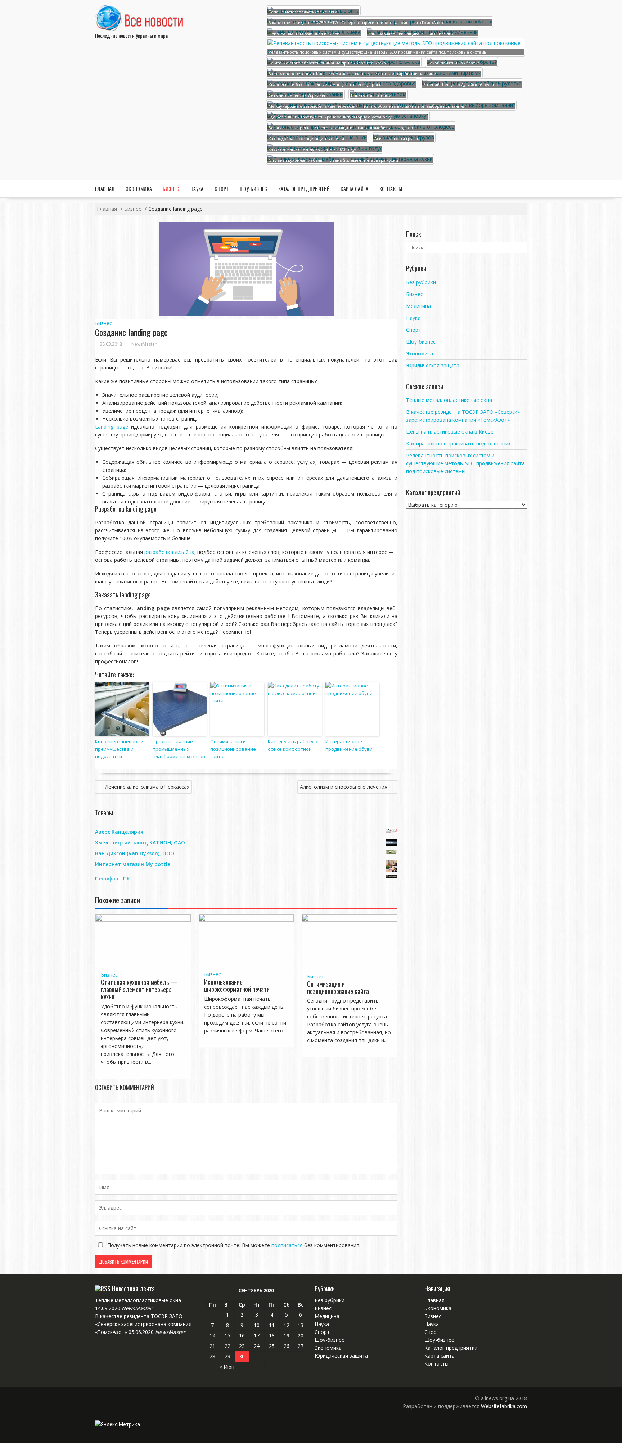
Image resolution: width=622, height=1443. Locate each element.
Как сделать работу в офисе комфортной (292, 745)
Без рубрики (421, 282)
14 (212, 1335)
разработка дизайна (169, 551)
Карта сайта (354, 188)
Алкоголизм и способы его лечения (343, 786)
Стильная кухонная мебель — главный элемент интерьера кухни (139, 989)
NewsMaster (144, 344)
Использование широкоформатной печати (237, 985)
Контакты (390, 188)
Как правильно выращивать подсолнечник (458, 443)
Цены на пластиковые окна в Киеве (449, 431)
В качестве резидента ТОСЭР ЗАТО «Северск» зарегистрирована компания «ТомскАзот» (143, 1324)
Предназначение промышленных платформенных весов (179, 749)
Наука (197, 188)
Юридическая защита (432, 365)
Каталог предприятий (304, 188)
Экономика (139, 188)
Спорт (222, 188)
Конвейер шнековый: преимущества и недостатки (120, 749)
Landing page (111, 426)
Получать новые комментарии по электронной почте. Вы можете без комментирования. (233, 1245)
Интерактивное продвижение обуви (349, 745)
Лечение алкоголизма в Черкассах (147, 786)
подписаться (287, 1245)
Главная (105, 188)
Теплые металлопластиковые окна (449, 399)
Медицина (418, 306)
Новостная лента (133, 1288)
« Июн (227, 1366)
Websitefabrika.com (504, 1406)
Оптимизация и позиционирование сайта (233, 749)
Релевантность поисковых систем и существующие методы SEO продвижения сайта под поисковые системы (465, 463)
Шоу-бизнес (253, 188)
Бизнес (171, 188)
